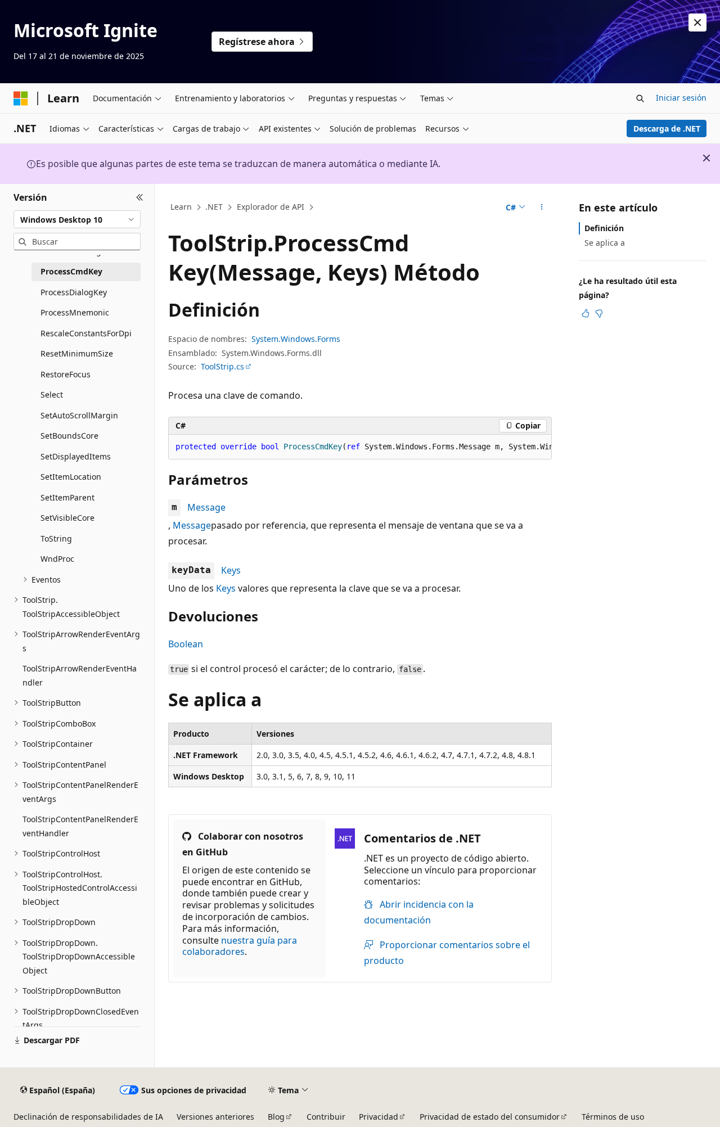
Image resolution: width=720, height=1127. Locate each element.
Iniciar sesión (681, 97)
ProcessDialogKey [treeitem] (73, 292)
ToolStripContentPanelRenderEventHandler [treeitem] (80, 826)
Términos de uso (613, 1116)
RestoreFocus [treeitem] (65, 374)
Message (206, 507)
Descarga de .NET (666, 128)
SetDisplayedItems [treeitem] (75, 456)
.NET (214, 206)
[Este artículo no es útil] (599, 313)
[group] (360, 447)
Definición (604, 228)
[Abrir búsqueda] (640, 98)
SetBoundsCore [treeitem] (69, 435)
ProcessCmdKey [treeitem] (71, 271)
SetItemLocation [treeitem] (70, 476)
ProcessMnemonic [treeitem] (74, 312)
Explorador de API (270, 206)
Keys (231, 570)
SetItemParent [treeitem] (67, 497)
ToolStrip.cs (222, 366)
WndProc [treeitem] (57, 558)
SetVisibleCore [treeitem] (67, 517)
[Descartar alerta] (697, 22)
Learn (181, 206)
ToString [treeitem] (56, 538)
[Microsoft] (21, 98)
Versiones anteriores (215, 1116)
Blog (276, 1116)
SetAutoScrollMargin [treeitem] (79, 415)
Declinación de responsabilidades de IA (88, 1116)
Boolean (185, 644)
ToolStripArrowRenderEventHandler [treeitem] (79, 675)
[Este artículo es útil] (585, 313)
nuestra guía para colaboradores (239, 946)
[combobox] (77, 219)
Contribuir (326, 1116)
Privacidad (378, 1116)
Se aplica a (604, 242)
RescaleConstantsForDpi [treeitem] (86, 333)
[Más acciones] (542, 208)
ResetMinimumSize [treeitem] (76, 353)
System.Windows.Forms (295, 338)
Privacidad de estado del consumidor (490, 1116)
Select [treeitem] (51, 394)
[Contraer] (140, 197)
